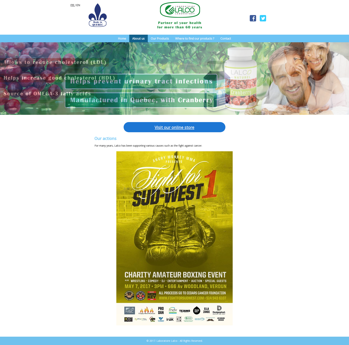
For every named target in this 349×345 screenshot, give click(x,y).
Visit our (163, 127)
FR (73, 5)
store (188, 127)
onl (174, 127)
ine (180, 127)
